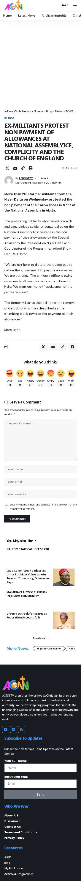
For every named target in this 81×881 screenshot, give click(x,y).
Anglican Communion (49, 648)
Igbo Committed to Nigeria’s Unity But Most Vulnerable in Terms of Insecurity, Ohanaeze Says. (27, 576)
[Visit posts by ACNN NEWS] (8, 180)
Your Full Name (15, 761)
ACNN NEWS (26, 178)
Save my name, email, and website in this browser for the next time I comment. (43, 506)
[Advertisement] (40, 66)
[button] (56, 5)
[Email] (15, 168)
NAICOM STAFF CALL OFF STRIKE (27, 549)
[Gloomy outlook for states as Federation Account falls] (64, 620)
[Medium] (13, 729)
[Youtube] (5, 729)
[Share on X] (7, 168)
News (11, 118)
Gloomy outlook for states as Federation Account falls (26, 615)
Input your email (16, 777)
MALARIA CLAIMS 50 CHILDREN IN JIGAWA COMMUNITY (26, 594)
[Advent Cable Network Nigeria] (14, 5)
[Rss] (21, 729)
